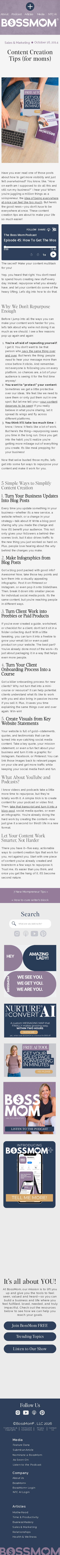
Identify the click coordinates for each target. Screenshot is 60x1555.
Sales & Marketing (17, 42)
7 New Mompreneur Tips (30, 891)
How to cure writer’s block (31, 900)
